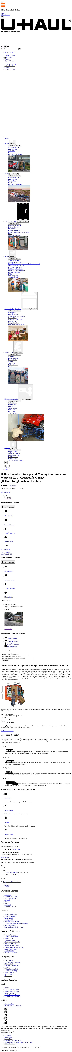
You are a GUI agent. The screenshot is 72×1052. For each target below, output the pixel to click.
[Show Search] (5, 46)
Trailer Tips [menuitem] (11, 151)
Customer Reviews (10, 906)
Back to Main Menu (14, 145)
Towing (6, 173)
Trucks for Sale (8, 834)
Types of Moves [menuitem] (13, 363)
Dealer (6, 987)
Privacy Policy (8, 1037)
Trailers (12, 143)
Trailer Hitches (8, 810)
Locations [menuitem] (9, 57)
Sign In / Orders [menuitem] (9, 61)
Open (2, 13)
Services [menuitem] (10, 361)
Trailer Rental (8, 918)
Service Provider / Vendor (12, 995)
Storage (12, 256)
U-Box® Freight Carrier (11, 989)
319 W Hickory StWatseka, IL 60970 (6, 553)
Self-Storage (7, 798)
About (8, 960)
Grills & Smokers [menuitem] (13, 455)
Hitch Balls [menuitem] (11, 410)
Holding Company (12, 962)
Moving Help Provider (11, 991)
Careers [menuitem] (6, 54)
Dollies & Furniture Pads (11, 921)
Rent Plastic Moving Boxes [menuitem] (16, 324)
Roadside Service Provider (12, 996)
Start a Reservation (13, 177)
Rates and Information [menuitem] (14, 225)
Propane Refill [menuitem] (12, 452)
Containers (22, 221)
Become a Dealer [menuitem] (9, 55)
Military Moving (9, 964)
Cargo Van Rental (9, 916)
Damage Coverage (10, 943)
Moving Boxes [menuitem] (12, 313)
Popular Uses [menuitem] (12, 229)
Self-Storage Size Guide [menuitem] (15, 269)
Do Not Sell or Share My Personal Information (18, 1042)
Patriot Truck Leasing (10, 949)
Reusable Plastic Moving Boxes (13, 927)
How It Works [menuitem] (12, 360)
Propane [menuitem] (7, 448)
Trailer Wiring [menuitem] (12, 413)
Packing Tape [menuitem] (12, 321)
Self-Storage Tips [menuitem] (13, 276)
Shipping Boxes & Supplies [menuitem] (16, 316)
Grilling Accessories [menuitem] (14, 453)
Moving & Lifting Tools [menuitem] (15, 319)
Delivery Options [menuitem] (13, 227)
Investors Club (11, 969)
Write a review (5, 857)
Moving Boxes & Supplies (12, 942)
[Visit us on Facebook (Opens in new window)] (5, 1010)
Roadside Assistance (10, 896)
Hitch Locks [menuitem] (12, 411)
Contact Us (7, 895)
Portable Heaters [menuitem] (13, 457)
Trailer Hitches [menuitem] (12, 403)
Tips (5, 901)
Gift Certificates (9, 951)
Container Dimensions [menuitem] (14, 235)
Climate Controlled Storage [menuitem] (16, 265)
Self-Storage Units (9, 925)
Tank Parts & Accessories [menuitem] (15, 460)
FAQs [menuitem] (10, 152)
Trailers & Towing (9, 524)
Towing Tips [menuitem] (12, 181)
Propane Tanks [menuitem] (12, 458)
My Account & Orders (11, 898)
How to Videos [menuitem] (12, 149)
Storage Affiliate (9, 1004)
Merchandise (8, 976)
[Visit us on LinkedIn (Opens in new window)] (5, 1018)
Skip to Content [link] (5, 15)
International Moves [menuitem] (14, 230)
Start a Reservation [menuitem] (13, 147)
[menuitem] (39, 177)
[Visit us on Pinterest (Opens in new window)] (5, 1015)
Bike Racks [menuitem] (11, 406)
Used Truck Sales (9, 940)
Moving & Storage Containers (16, 923)
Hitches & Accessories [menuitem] (15, 154)
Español (6, 887)
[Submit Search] (19, 49)
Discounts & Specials (10, 952)
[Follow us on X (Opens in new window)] (5, 1021)
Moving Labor (18, 352)
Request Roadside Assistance (12, 882)
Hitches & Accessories (25, 399)
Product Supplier (9, 993)
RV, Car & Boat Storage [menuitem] (15, 267)
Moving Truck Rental (10, 914)
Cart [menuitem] (8, 59)
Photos (8, 499)
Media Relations (9, 972)
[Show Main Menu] (2, 17)
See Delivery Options (7, 731)
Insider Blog (10, 971)
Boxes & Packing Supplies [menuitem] (12, 309)
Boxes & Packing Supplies (28, 309)
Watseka (6, 468)
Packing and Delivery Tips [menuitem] (18, 232)
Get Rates (6, 660)
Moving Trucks (8, 515)
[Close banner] (2, 2)
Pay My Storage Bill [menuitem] (14, 272)
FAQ (6, 903)
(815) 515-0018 (5, 492)
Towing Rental (8, 920)
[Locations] (8, 46)
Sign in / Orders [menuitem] (11, 64)
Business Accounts (10, 935)
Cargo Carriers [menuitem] (12, 408)
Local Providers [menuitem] (13, 358)
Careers (6, 967)
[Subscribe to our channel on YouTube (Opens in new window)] (5, 1023)
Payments (7, 900)
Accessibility (8, 905)
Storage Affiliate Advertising (12, 1005)
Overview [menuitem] (11, 356)
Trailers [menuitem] (6, 143)
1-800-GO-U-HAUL (11, 873)
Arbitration (7, 1035)
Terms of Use (8, 1039)
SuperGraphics (8, 974)
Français (6, 885)
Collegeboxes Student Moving (13, 947)
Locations (9, 1044)
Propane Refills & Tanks (11, 945)
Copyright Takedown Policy (12, 1040)
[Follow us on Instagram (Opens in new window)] (5, 1013)
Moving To (8, 658)
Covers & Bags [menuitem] (12, 318)
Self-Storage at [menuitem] (15, 262)
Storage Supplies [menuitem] (13, 277)
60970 (6, 469)
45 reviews (13, 485)
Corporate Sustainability (11, 965)
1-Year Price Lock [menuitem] (9, 52)
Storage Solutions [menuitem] (13, 323)
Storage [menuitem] (6, 256)
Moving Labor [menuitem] (9, 352)
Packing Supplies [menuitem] (13, 314)
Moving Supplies (8, 541)
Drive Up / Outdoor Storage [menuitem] (16, 270)
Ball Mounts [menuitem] (12, 404)
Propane (12, 448)
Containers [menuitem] (10, 221)
